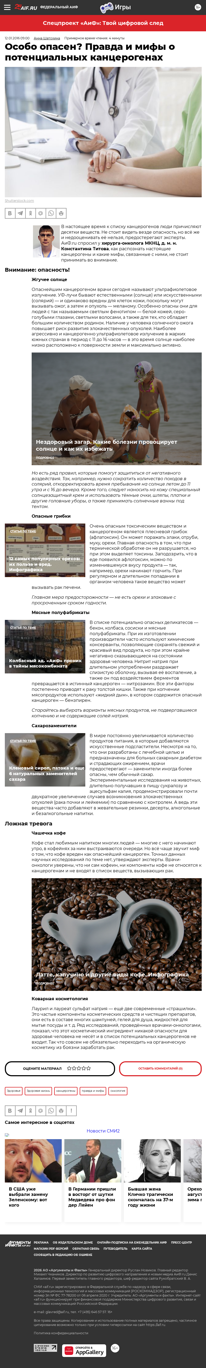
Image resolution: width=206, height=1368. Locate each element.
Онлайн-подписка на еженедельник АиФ (132, 1242)
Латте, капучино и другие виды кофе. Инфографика (112, 974)
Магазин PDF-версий (51, 1248)
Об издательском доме (73, 1242)
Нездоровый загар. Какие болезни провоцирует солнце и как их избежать (106, 445)
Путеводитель (115, 1248)
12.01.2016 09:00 (17, 38)
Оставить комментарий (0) (160, 1068)
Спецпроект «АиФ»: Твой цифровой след (103, 23)
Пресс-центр (181, 1242)
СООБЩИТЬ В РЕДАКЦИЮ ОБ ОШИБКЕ (63, 1255)
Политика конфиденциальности (61, 1333)
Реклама (41, 1242)
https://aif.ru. (156, 1325)
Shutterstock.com (19, 201)
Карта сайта (142, 1248)
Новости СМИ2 (103, 1131)
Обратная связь (85, 1248)
